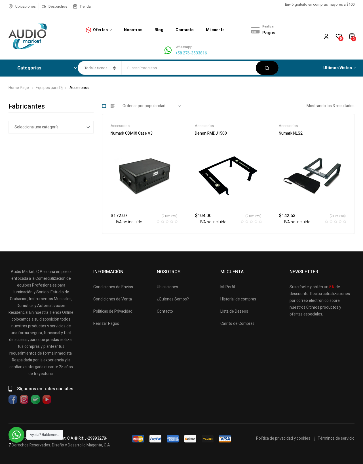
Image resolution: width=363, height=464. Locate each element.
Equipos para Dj (49, 88)
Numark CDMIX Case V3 (132, 133)
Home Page (19, 88)
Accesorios (120, 125)
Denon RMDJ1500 (211, 133)
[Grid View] (104, 106)
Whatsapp (184, 47)
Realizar (268, 26)
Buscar (267, 68)
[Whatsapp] (168, 50)
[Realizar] (255, 30)
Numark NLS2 (291, 133)
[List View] (112, 106)
